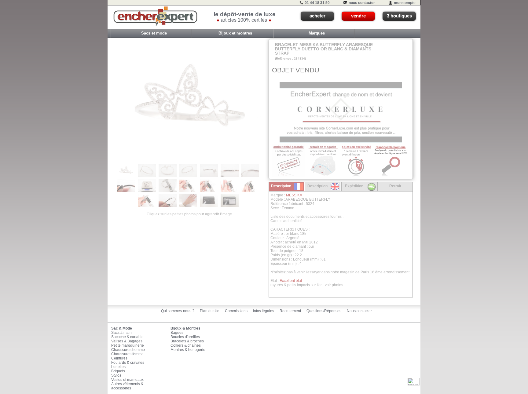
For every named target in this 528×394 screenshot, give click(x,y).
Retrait (395, 186)
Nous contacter (359, 311)
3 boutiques (399, 15)
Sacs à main (121, 332)
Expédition (354, 186)
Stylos (116, 375)
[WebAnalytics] (413, 381)
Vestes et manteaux (127, 380)
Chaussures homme (128, 350)
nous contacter (362, 3)
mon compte (405, 3)
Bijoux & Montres (185, 328)
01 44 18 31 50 (317, 3)
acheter (317, 15)
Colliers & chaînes (185, 345)
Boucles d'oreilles (185, 337)
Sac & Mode (121, 328)
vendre (358, 15)
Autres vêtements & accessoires (127, 386)
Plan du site (209, 311)
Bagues (176, 332)
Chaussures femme (127, 354)
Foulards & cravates (127, 362)
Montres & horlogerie (187, 350)
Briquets (118, 371)
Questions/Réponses (323, 311)
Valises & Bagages (126, 341)
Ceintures (119, 358)
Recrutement (290, 311)
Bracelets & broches (187, 341)
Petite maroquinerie (127, 345)
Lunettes (118, 367)
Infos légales (263, 311)
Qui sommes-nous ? (177, 311)
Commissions (236, 311)
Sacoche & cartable (127, 337)
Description (281, 186)
